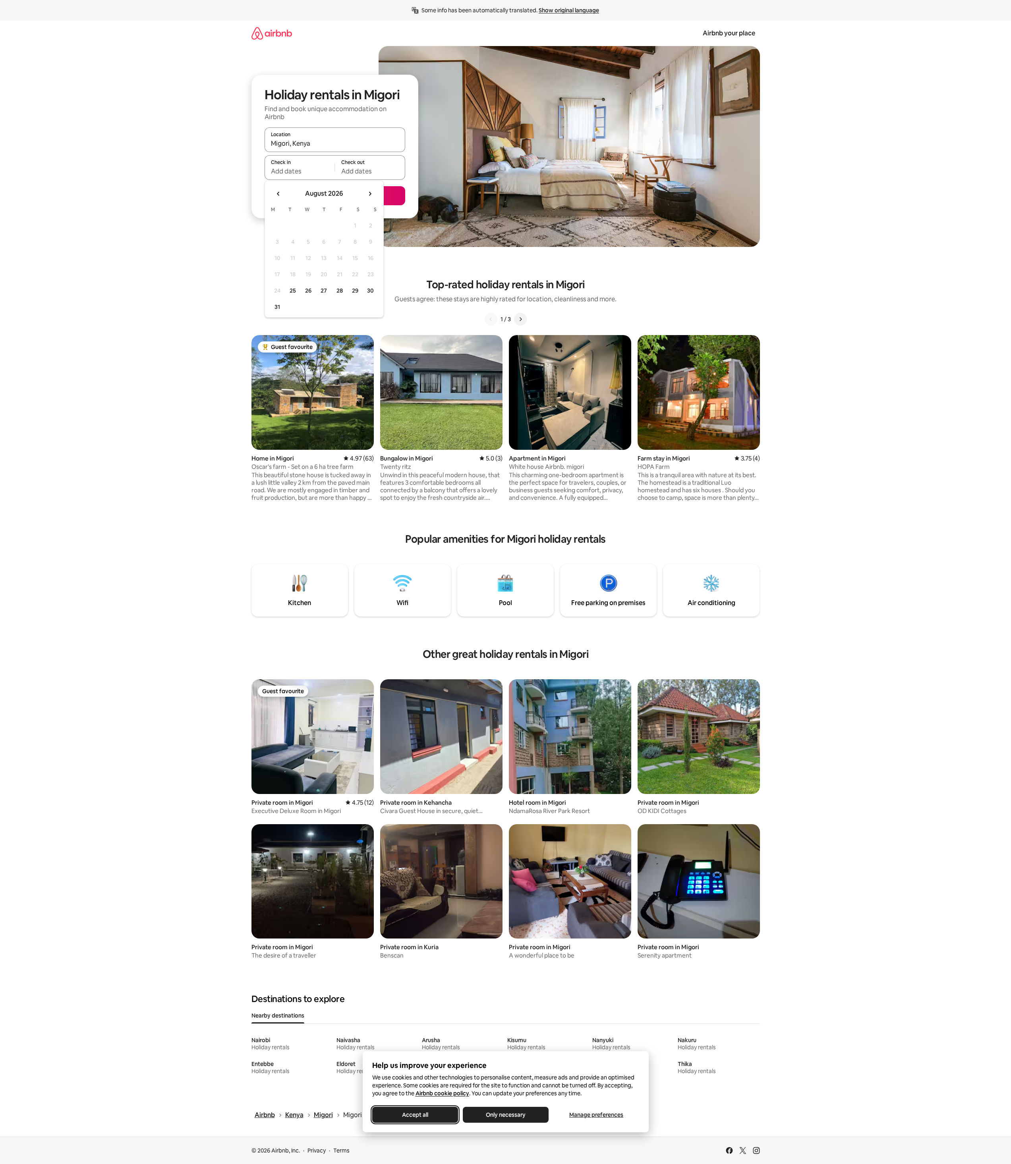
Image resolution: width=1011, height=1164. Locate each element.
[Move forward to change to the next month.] (369, 193)
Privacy (316, 1150)
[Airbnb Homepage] (271, 33)
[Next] (520, 319)
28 (339, 290)
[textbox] (300, 171)
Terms (341, 1150)
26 (308, 290)
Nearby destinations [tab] (277, 1015)
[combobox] (335, 143)
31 (277, 306)
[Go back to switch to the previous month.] (278, 193)
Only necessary (506, 1114)
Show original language (569, 10)
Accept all (415, 1114)
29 (355, 290)
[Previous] (491, 319)
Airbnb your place (729, 33)
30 (370, 290)
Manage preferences (596, 1114)
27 (324, 290)
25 (293, 290)
